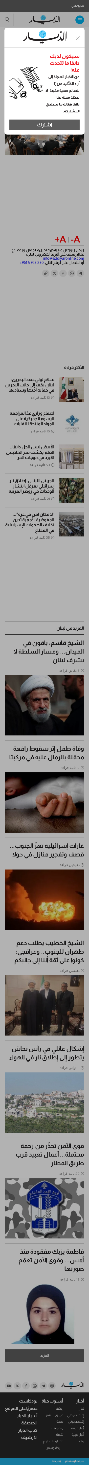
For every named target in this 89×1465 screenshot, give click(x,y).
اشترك (44, 124)
